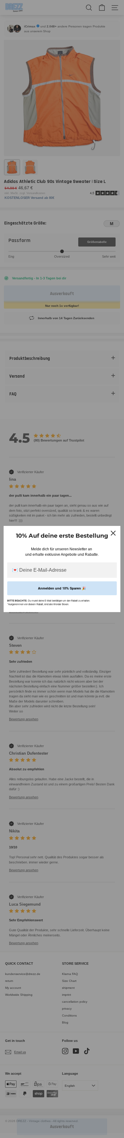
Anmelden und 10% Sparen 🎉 (62, 588)
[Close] (113, 533)
